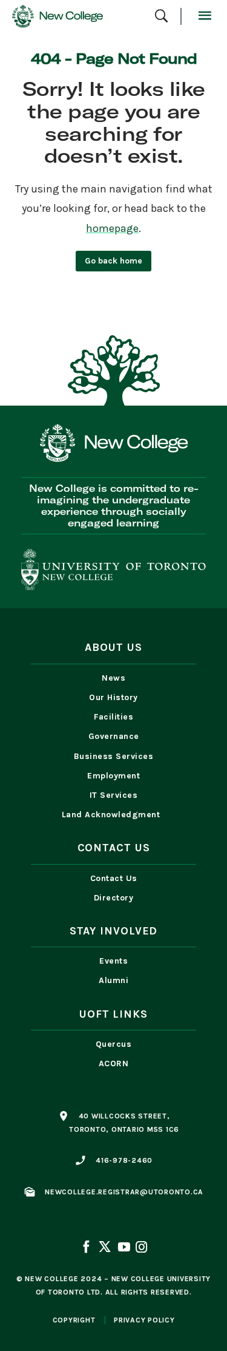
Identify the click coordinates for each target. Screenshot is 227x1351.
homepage (112, 228)
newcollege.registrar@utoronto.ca (124, 1192)
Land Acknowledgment (114, 814)
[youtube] (123, 1248)
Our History (113, 697)
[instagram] (140, 1248)
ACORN (114, 1063)
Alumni (113, 980)
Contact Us (113, 878)
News (113, 678)
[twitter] (104, 1248)
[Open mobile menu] (204, 16)
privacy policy (144, 1320)
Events (113, 961)
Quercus (114, 1044)
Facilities (113, 717)
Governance (113, 736)
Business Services (114, 756)
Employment (113, 776)
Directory (114, 898)
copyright (74, 1320)
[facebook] (87, 1248)
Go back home (113, 261)
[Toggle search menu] (161, 17)
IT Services (114, 795)
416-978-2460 (124, 1160)
